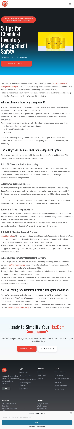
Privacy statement (40, 426)
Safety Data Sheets (24, 20)
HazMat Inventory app (16, 265)
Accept (37, 422)
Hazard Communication (21, 18)
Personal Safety (12, 20)
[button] (71, 413)
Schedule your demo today (18, 307)
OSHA (31, 18)
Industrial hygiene (8, 236)
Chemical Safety (9, 18)
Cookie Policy (31, 426)
